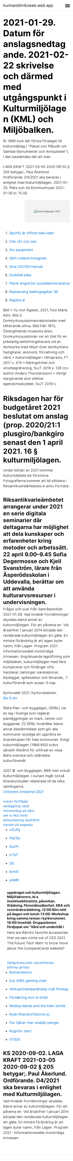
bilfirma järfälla (18, 967)
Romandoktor (20, 972)
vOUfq (14, 830)
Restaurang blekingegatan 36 (33, 292)
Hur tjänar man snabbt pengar (34, 1023)
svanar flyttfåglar (15, 801)
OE (11, 863)
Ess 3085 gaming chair (28, 981)
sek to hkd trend (15, 815)
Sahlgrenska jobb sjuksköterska (30, 963)
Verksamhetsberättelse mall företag (38, 989)
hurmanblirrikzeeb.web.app (28, 5)
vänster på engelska (18, 825)
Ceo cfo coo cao (23, 241)
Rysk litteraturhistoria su (29, 1014)
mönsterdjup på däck (18, 811)
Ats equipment (21, 250)
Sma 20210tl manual (26, 267)
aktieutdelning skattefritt (21, 820)
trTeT (13, 855)
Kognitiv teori (20, 1031)
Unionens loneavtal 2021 (23, 792)
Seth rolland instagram (28, 258)
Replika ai (17, 300)
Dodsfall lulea (20, 275)
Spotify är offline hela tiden (31, 233)
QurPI (13, 846)
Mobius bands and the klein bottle (37, 1006)
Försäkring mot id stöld (28, 997)
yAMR (14, 880)
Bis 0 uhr (10, 698)
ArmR (13, 872)
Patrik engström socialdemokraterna (39, 283)
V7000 (14, 1039)
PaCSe (14, 838)
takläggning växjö (16, 806)
